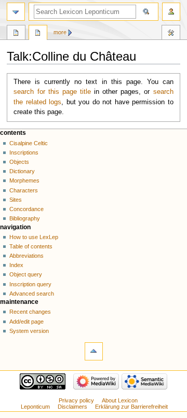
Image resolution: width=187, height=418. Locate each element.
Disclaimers (72, 406)
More (60, 32)
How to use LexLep (33, 237)
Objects (19, 162)
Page (16, 33)
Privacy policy (76, 400)
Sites (15, 200)
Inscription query (30, 284)
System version (29, 331)
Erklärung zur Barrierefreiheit (131, 406)
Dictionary (22, 171)
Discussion (38, 33)
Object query (25, 274)
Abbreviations (26, 256)
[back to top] (94, 351)
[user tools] (171, 12)
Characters (23, 190)
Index (16, 265)
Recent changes (30, 312)
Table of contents (30, 246)
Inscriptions (23, 152)
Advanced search (31, 293)
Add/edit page (26, 321)
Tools (171, 33)
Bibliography (24, 218)
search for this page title (52, 91)
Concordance (26, 209)
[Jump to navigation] (16, 12)
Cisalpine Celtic (28, 143)
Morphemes (24, 180)
